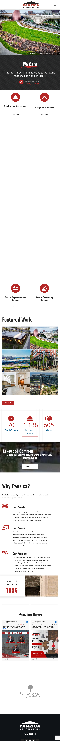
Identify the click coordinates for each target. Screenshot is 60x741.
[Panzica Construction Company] (31, 2)
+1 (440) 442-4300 (32, 83)
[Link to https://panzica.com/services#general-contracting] (44, 288)
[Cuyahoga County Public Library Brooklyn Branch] (16, 361)
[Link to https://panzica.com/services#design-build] (44, 97)
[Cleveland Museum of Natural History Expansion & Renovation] (44, 338)
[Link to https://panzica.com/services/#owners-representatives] (15, 288)
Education (15, 363)
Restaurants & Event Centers (16, 339)
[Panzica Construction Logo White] (30, 722)
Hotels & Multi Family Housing (16, 385)
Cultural (44, 342)
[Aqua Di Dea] (44, 361)
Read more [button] (5, 628)
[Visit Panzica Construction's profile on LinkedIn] (4, 622)
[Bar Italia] (16, 338)
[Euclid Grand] (16, 383)
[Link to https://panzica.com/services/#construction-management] (15, 97)
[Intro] (44, 383)
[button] (2, 640)
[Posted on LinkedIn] (27, 622)
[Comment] (36, 659)
